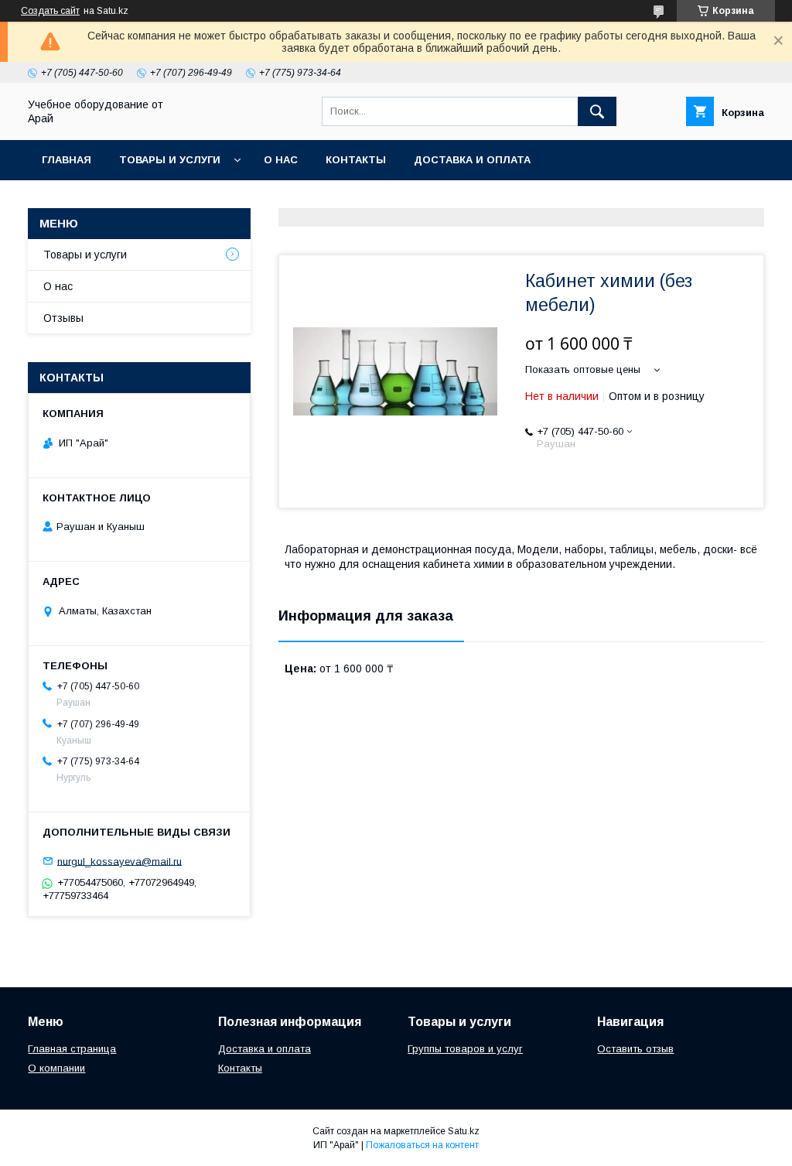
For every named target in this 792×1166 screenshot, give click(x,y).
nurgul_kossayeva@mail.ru (119, 861)
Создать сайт (50, 10)
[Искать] (597, 111)
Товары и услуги (169, 160)
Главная (66, 160)
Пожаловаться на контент (422, 1145)
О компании (56, 1068)
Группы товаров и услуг (465, 1049)
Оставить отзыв (635, 1049)
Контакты (356, 160)
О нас (281, 160)
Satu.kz (464, 1131)
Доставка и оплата (472, 160)
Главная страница (72, 1049)
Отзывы (63, 318)
